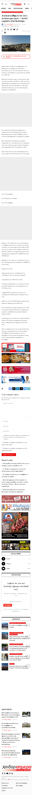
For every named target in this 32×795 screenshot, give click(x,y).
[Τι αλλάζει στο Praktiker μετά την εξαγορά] (5, 626)
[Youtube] (16, 568)
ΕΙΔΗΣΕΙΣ (4, 12)
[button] (3, 4)
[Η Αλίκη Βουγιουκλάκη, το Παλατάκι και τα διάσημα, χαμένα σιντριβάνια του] (26, 714)
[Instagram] (16, 563)
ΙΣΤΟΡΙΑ (21, 633)
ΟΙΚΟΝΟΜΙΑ (11, 12)
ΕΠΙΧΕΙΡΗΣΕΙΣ (13, 623)
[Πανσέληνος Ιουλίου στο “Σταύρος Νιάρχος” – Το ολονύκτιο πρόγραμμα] (5, 666)
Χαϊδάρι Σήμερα (9, 24)
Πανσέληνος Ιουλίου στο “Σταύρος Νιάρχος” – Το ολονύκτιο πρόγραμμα (18, 667)
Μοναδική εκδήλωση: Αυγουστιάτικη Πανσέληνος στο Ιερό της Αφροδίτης (11, 753)
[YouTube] (7, 773)
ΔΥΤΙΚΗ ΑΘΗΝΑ (13, 633)
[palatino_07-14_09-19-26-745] (16, 358)
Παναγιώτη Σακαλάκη (24, 779)
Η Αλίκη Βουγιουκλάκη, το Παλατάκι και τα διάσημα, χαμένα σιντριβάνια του (11, 715)
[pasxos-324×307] (15, 525)
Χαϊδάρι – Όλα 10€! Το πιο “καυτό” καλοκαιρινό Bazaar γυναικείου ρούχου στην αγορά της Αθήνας (19, 658)
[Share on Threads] (11, 29)
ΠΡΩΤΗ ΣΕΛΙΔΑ (18, 12)
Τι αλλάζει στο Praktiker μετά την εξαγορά (18, 626)
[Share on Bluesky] (14, 29)
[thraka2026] (16, 499)
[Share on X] (8, 29)
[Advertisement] (16, 110)
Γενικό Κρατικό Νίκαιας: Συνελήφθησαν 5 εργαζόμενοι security (10, 725)
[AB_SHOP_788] (16, 347)
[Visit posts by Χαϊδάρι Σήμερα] (2, 24)
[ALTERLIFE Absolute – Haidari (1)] (16, 545)
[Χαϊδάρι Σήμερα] (16, 4)
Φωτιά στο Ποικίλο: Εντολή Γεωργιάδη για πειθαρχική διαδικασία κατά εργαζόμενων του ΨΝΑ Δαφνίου (19, 648)
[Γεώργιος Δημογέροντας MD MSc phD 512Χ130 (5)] (16, 379)
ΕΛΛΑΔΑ (12, 644)
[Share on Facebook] (5, 29)
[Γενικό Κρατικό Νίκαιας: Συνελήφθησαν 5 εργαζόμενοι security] (26, 724)
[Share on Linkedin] (17, 388)
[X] (5, 773)
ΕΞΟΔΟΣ (12, 664)
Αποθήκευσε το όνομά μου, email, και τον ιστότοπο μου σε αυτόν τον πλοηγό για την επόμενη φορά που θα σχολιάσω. (17, 437)
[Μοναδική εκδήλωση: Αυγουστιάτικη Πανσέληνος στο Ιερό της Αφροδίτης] (26, 752)
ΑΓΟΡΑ (11, 654)
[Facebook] (16, 559)
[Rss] (12, 773)
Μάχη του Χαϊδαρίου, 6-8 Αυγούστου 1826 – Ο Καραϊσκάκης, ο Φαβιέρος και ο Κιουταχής (19, 638)
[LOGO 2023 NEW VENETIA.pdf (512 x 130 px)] (16, 370)
